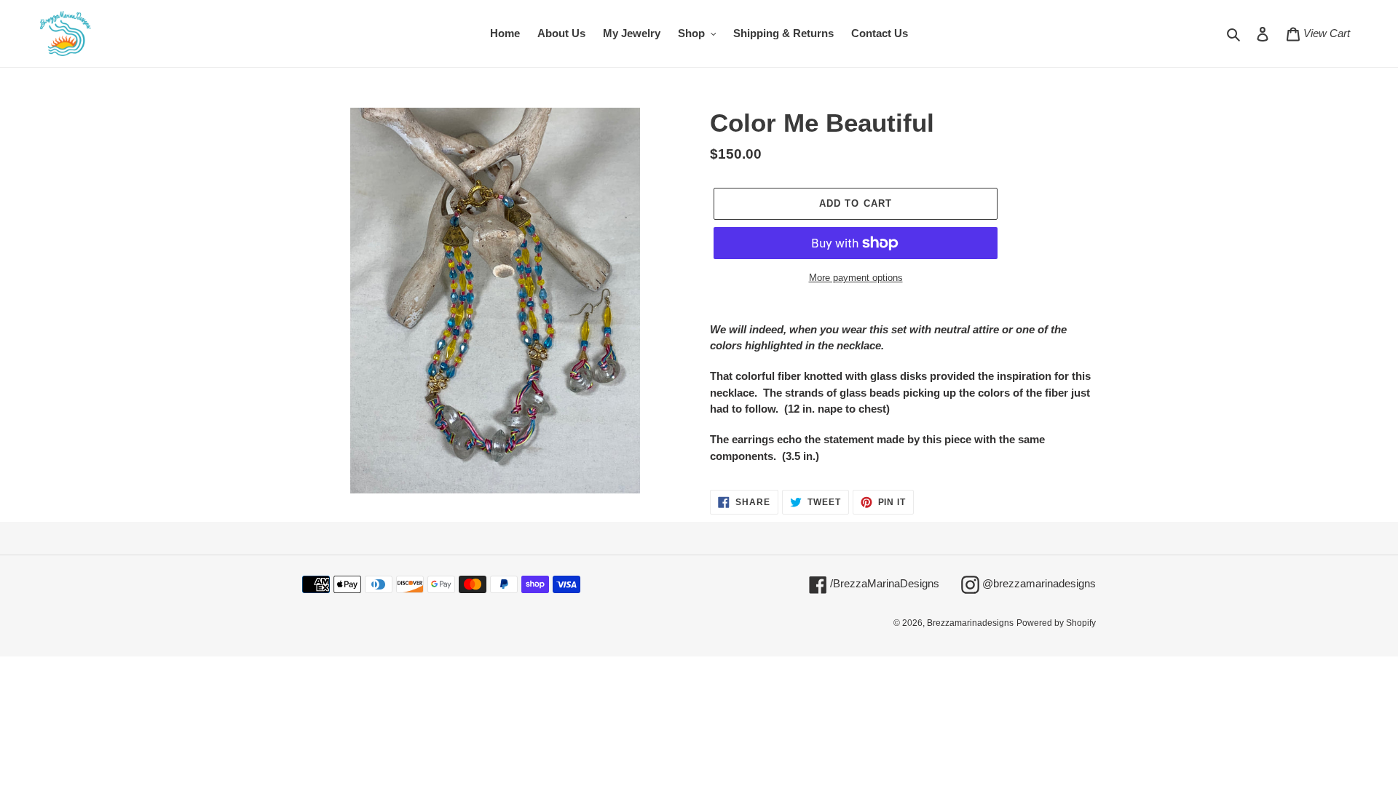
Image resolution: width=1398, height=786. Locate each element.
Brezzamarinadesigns (970, 623)
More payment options (856, 277)
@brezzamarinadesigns (1037, 583)
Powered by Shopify (1056, 623)
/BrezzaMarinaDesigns (883, 583)
